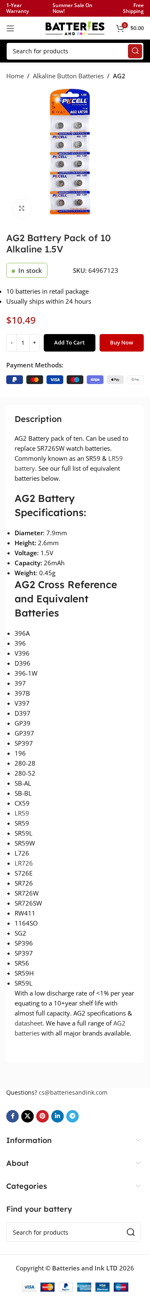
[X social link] (27, 1116)
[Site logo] (75, 27)
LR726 (24, 863)
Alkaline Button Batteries (68, 76)
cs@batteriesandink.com (73, 1092)
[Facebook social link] (12, 1116)
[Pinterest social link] (42, 1116)
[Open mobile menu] (10, 28)
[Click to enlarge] (21, 209)
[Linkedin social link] (57, 1116)
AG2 (119, 76)
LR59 (22, 813)
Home (15, 76)
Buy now (121, 342)
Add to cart (69, 342)
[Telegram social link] (72, 1116)
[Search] (135, 51)
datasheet (28, 1023)
